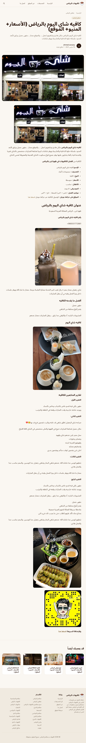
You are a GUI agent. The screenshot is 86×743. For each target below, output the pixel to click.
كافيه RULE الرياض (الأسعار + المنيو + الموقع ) (34, 670)
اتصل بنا (22, 3)
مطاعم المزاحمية (15, 698)
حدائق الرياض (16, 728)
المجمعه (38, 710)
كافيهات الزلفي (15, 701)
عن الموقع (31, 3)
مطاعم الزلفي (37, 716)
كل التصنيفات (58, 701)
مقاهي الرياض (70, 13)
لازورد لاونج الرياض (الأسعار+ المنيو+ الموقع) (76, 670)
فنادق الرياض (16, 719)
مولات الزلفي (16, 725)
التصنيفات (40, 3)
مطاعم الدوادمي (36, 713)
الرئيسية (49, 3)
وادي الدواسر (37, 722)
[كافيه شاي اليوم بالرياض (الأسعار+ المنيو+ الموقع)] (43, 124)
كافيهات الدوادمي (15, 710)
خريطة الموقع (59, 710)
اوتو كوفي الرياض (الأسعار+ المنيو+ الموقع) (55, 670)
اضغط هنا (31, 197)
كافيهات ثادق (16, 722)
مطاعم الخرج (37, 707)
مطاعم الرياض (37, 698)
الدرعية (39, 725)
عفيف (39, 728)
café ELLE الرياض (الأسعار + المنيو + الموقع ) (13, 670)
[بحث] (4, 3)
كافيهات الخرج (37, 719)
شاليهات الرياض (15, 704)
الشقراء (18, 707)
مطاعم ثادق (16, 713)
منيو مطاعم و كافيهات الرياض (32, 704)
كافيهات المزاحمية (14, 716)
